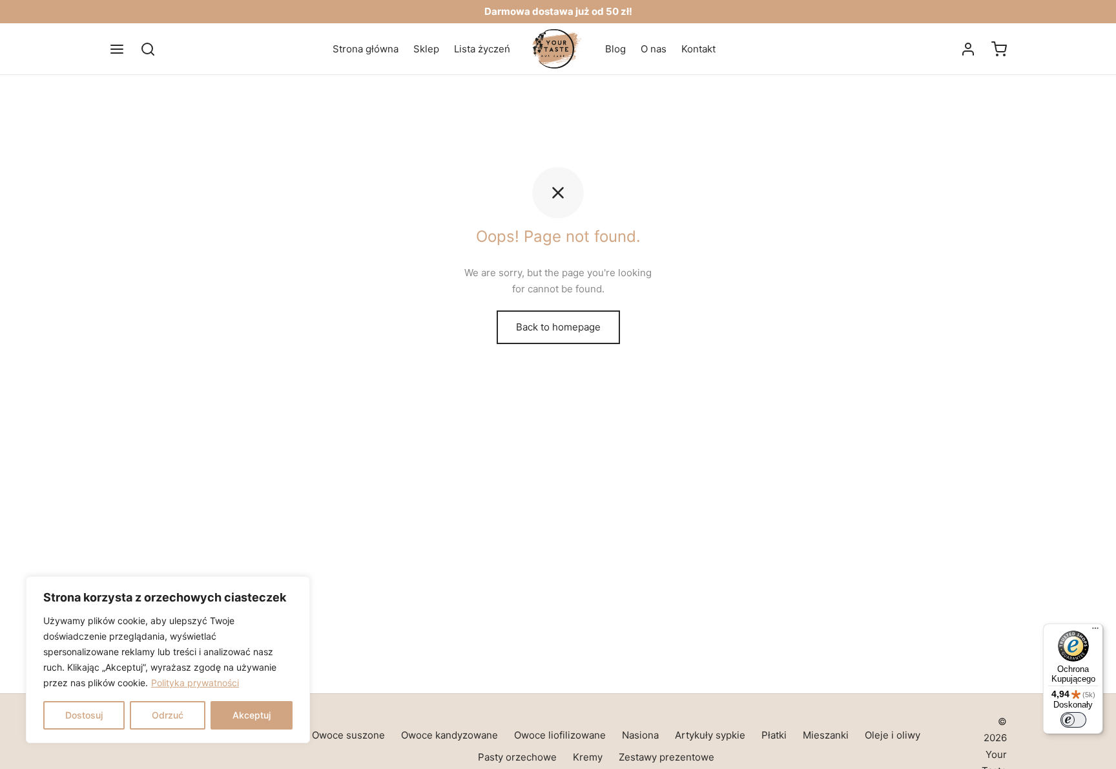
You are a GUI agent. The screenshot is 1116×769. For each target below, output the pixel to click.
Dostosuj (84, 714)
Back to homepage (558, 327)
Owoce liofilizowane (560, 735)
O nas (653, 49)
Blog (615, 49)
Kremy (588, 757)
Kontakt (698, 49)
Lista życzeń (482, 49)
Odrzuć (167, 714)
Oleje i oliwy (892, 735)
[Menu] (117, 49)
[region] (168, 659)
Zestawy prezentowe (666, 757)
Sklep (426, 49)
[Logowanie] (968, 49)
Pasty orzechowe (517, 757)
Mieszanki (826, 735)
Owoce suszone (348, 735)
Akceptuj (251, 714)
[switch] (1073, 720)
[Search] (148, 49)
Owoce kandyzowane (449, 735)
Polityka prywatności (195, 682)
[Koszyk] (999, 49)
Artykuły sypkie (710, 735)
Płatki (774, 735)
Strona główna (365, 49)
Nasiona (640, 735)
